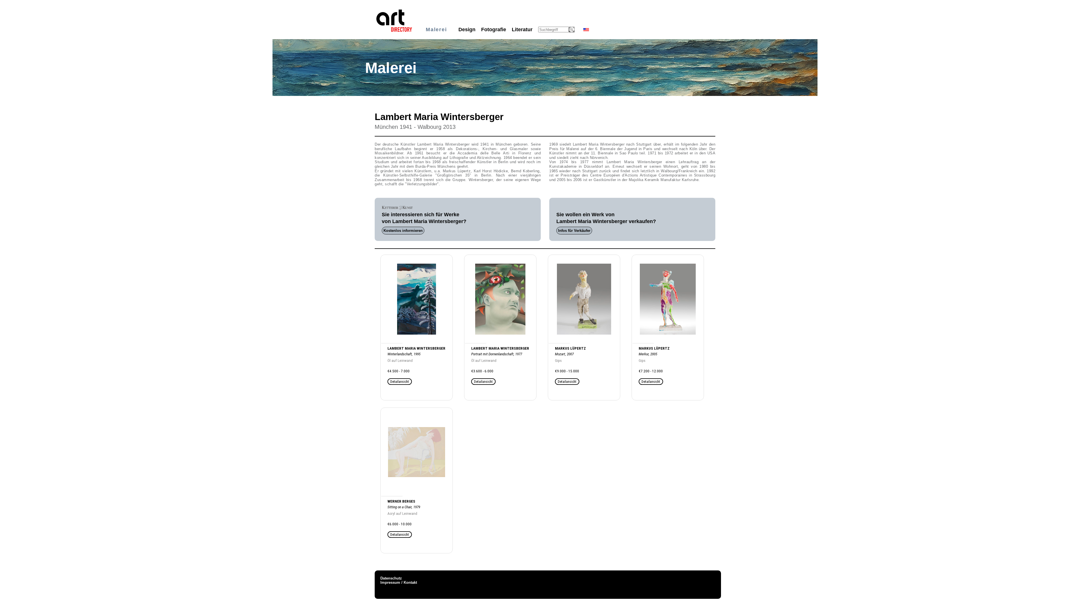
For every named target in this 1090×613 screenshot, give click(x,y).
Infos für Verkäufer (574, 230)
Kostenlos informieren (403, 230)
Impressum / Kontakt (398, 582)
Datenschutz (391, 578)
